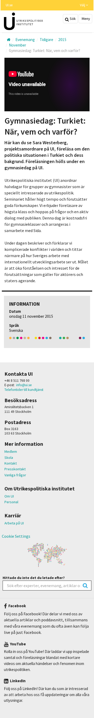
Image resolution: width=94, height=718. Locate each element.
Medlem (10, 451)
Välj (83, 5)
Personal (11, 502)
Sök (72, 18)
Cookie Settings (16, 536)
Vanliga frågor (15, 475)
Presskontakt (15, 469)
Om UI (9, 496)
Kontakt (10, 463)
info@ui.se (24, 385)
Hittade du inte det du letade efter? (34, 577)
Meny (85, 18)
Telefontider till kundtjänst (23, 389)
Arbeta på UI (14, 523)
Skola (8, 457)
